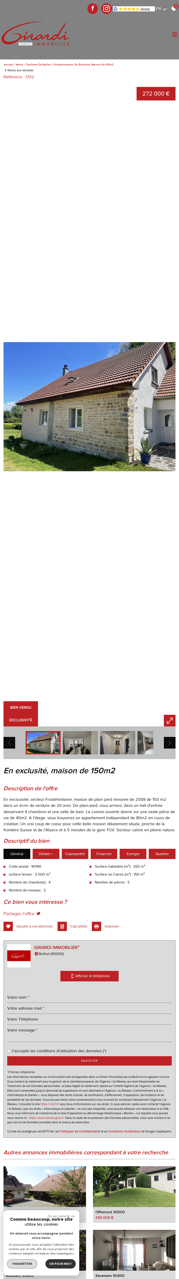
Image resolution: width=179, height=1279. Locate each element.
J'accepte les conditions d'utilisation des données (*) (58, 1051)
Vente (19, 64)
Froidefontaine (63, 64)
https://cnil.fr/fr (50, 1104)
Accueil (8, 64)
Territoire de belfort (38, 64)
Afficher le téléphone (92, 976)
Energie (133, 854)
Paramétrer (22, 1264)
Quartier (162, 854)
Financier (104, 854)
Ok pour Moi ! (60, 1264)
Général (16, 854)
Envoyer (89, 1060)
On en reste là (58, 1216)
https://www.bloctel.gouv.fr (46, 1118)
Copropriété (75, 854)
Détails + (46, 854)
